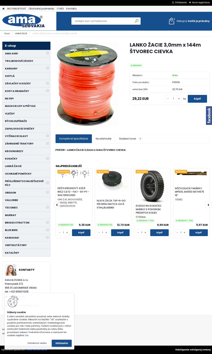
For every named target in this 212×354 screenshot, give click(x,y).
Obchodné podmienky (41, 8)
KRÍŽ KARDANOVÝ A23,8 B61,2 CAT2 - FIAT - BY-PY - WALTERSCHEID (73, 192)
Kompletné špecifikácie (73, 138)
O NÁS (60, 8)
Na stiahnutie (103, 138)
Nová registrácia (201, 2)
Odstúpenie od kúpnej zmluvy (193, 349)
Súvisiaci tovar (130, 138)
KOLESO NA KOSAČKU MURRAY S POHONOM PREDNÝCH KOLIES (148, 209)
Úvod (7, 33)
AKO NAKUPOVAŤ (16, 8)
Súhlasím (61, 343)
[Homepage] (3, 9)
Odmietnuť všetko (37, 343)
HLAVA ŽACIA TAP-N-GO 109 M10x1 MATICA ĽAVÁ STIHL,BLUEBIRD (111, 204)
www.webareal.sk (37, 349)
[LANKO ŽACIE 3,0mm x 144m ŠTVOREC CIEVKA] (87, 84)
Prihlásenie (181, 2)
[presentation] (57, 205)
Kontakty (71, 8)
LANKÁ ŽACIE (21, 33)
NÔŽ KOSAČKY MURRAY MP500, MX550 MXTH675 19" (189, 192)
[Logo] (23, 21)
